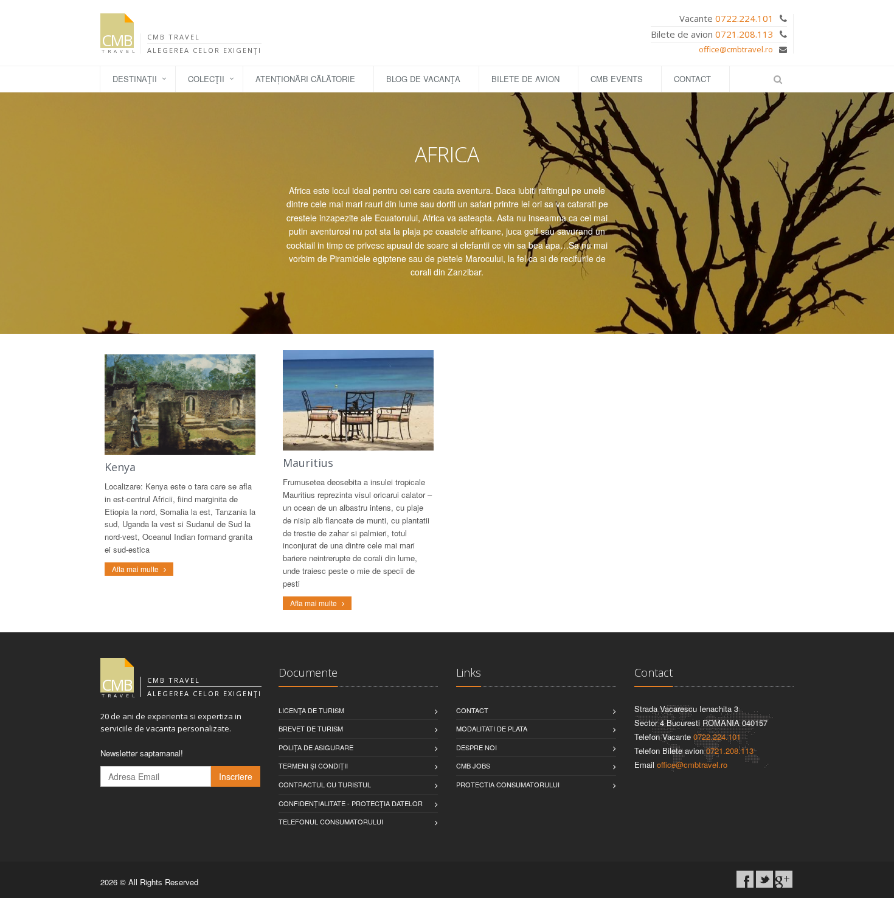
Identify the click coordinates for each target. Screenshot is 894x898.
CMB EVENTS (617, 79)
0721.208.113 (744, 34)
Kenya (120, 467)
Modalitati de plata (491, 728)
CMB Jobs (473, 765)
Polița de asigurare (316, 747)
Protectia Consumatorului (508, 784)
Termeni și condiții (313, 765)
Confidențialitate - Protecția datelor (351, 803)
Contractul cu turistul (325, 784)
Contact (692, 79)
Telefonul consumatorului (331, 821)
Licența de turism (311, 710)
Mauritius (308, 462)
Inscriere (235, 776)
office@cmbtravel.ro (736, 49)
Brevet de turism (311, 728)
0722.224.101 (744, 18)
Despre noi (476, 747)
